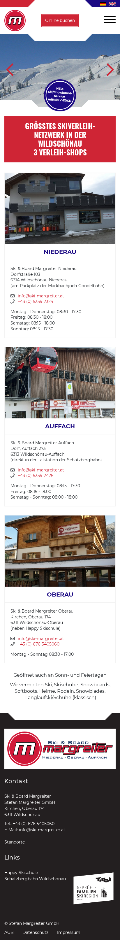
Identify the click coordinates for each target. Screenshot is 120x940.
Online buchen (60, 20)
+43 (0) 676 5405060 (38, 644)
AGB (9, 932)
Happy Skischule (21, 872)
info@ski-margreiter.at (41, 296)
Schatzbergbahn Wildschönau (35, 878)
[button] (108, 20)
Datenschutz (35, 932)
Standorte (14, 842)
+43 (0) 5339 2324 (35, 301)
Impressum (68, 932)
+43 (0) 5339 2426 (36, 475)
